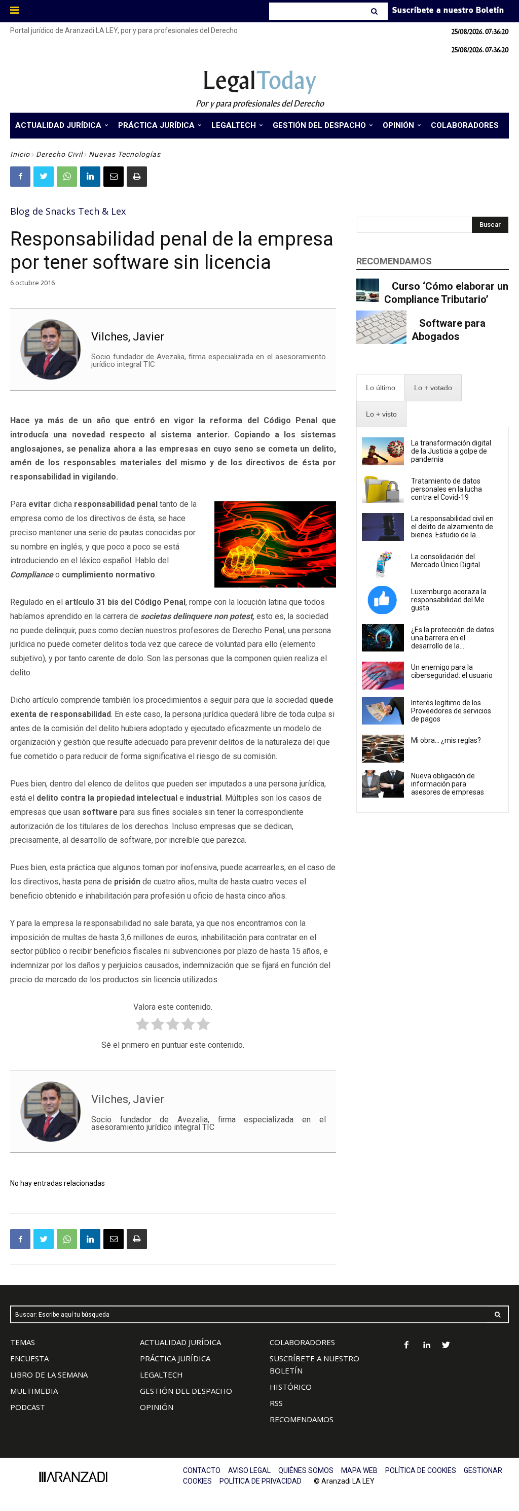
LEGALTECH (161, 1374)
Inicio (20, 154)
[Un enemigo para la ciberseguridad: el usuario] (383, 675)
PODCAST (27, 1407)
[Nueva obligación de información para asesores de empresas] (383, 784)
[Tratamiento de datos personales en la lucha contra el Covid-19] (383, 489)
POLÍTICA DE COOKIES (420, 1470)
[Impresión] (137, 176)
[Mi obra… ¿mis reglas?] (383, 748)
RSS (276, 1403)
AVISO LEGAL (249, 1470)
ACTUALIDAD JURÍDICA (180, 1342)
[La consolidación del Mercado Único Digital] (383, 564)
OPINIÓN (156, 1407)
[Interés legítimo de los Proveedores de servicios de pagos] (383, 711)
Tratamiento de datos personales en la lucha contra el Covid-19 (446, 489)
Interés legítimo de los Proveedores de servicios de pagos (451, 711)
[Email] (113, 176)
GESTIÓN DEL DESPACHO (186, 1391)
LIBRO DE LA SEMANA (49, 1374)
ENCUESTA (29, 1358)
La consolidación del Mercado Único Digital (445, 561)
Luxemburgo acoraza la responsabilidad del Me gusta (449, 600)
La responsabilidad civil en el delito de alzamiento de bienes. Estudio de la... (452, 526)
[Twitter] (43, 176)
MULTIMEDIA (34, 1391)
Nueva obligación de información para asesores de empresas (447, 784)
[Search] (375, 11)
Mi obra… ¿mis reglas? (446, 740)
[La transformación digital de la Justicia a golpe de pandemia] (383, 451)
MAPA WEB (359, 1470)
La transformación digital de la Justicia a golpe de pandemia (451, 451)
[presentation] (380, 387)
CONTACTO (201, 1470)
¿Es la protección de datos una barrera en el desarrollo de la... (452, 638)
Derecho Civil (59, 154)
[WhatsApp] (67, 176)
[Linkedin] (90, 176)
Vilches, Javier (127, 336)
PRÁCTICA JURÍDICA (175, 1358)
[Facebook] (20, 176)
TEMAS (22, 1342)
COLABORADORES (302, 1342)
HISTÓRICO (291, 1387)
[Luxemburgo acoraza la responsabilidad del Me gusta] (383, 599)
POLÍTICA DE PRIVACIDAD (260, 1481)
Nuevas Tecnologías (125, 154)
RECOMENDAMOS (301, 1419)
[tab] (380, 387)
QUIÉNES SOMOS (305, 1470)
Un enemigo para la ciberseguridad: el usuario (452, 671)
